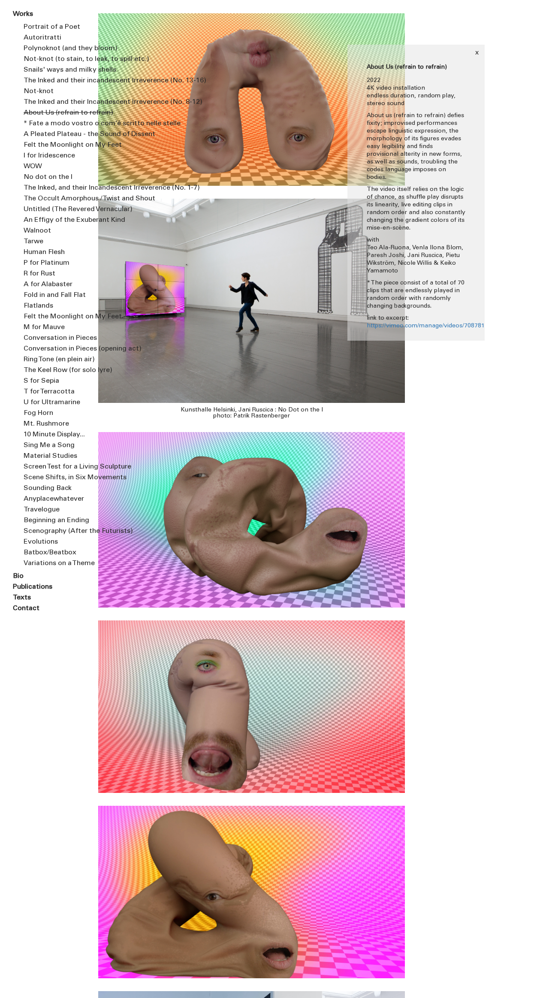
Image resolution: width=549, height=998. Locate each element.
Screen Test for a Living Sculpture (54, 466)
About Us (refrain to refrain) (54, 112)
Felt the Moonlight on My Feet (54, 145)
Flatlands (38, 305)
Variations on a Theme (54, 563)
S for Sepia (41, 381)
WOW (33, 166)
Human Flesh (44, 252)
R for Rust (39, 273)
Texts (22, 597)
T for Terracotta (49, 391)
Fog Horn (38, 413)
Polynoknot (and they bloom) (54, 48)
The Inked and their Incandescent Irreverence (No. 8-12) (54, 102)
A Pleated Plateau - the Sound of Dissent (54, 134)
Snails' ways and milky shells (54, 70)
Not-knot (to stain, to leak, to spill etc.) (54, 59)
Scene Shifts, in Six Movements (54, 477)
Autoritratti (42, 37)
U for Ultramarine (52, 402)
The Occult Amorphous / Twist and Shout (54, 198)
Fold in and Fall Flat (54, 295)
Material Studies (50, 456)
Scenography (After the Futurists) (54, 531)
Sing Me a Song (49, 445)
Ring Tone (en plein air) (54, 359)
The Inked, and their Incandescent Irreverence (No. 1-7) (54, 187)
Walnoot (37, 230)
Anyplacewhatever (54, 499)
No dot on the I (48, 177)
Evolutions (41, 541)
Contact (26, 608)
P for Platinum (46, 263)
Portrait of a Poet (52, 27)
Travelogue (42, 509)
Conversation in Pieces (54, 338)
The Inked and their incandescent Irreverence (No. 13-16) (54, 80)
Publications (32, 587)
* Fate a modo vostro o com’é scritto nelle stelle (54, 123)
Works (23, 14)
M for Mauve (44, 327)
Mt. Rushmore (46, 423)
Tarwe (33, 241)
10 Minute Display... (54, 434)
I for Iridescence (49, 155)
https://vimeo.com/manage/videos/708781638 (431, 326)
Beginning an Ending (54, 520)
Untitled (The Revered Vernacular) (54, 209)
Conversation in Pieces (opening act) (54, 348)
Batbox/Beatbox (50, 552)
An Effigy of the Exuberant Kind (54, 220)
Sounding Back (48, 488)
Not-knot (39, 91)
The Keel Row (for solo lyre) (54, 370)
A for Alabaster (48, 284)
